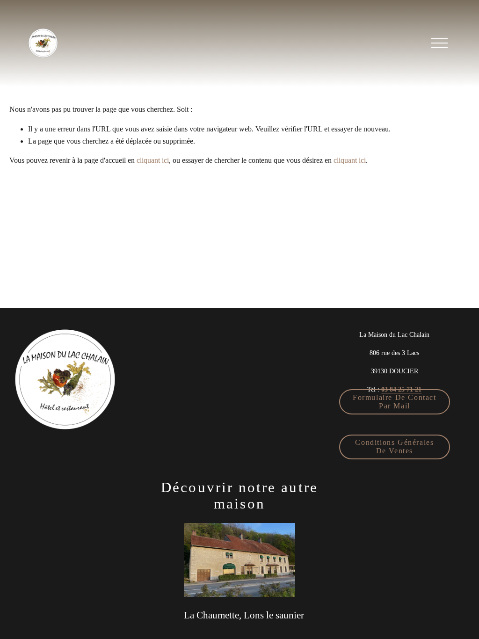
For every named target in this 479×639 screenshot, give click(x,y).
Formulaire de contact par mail (394, 401)
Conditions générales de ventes (394, 446)
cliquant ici (153, 160)
